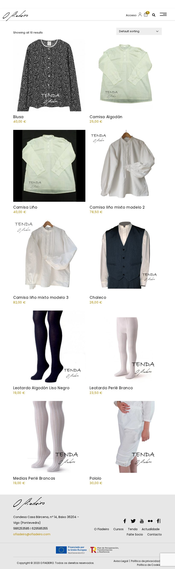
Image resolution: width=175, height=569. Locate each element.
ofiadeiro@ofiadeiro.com (31, 534)
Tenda (132, 529)
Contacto (154, 534)
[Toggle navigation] (163, 14)
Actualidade (151, 529)
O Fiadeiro (101, 529)
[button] (146, 14)
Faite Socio (135, 534)
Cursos (118, 529)
